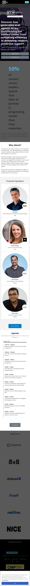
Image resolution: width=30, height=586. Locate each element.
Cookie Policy (7, 559)
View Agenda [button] (15, 53)
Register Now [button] (15, 57)
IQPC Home (14, 559)
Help (17, 561)
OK (15, 583)
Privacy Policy (22, 559)
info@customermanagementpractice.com (18, 555)
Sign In (27, 2)
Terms (12, 561)
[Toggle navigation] (3, 5)
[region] (15, 578)
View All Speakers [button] (15, 326)
